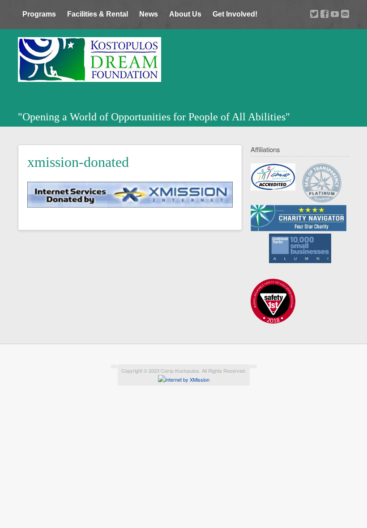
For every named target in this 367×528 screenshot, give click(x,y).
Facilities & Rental (97, 14)
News (148, 14)
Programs (39, 14)
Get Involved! (235, 14)
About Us (185, 14)
